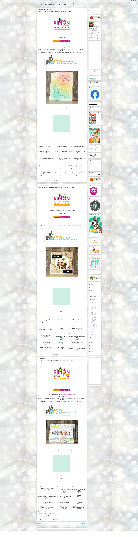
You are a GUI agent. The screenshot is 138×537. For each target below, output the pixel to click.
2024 (91, 284)
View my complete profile (93, 38)
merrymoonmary (72, 534)
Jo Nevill (95, 22)
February (93, 335)
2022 (91, 287)
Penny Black (54, 398)
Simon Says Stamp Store (78, 52)
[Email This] (53, 180)
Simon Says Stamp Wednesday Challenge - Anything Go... (94, 304)
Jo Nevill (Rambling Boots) (55, 4)
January (93, 337)
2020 (91, 290)
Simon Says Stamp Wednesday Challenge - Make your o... (94, 324)
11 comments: (49, 519)
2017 (91, 339)
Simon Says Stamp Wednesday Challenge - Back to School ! (55, 360)
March (92, 334)
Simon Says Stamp (55, 52)
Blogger (80, 534)
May (92, 331)
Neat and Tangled (55, 225)
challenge (57, 109)
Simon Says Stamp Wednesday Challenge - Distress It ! (93, 319)
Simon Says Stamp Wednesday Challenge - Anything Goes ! (55, 11)
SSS (45, 149)
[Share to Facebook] (56, 180)
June (92, 329)
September (93, 299)
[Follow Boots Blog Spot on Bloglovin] (94, 73)
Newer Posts (40, 523)
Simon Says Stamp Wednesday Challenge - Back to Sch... (94, 314)
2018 (91, 293)
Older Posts (83, 523)
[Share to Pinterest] (57, 180)
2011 (91, 348)
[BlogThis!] (54, 180)
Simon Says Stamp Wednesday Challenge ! (68, 394)
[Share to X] (55, 180)
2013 (91, 345)
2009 (91, 351)
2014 (91, 343)
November (93, 296)
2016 (91, 340)
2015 (91, 342)
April (92, 332)
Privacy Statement (92, 12)
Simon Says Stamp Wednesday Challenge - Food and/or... (94, 309)
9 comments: (49, 180)
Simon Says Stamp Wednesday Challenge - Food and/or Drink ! (56, 187)
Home (62, 523)
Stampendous (54, 49)
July (92, 328)
